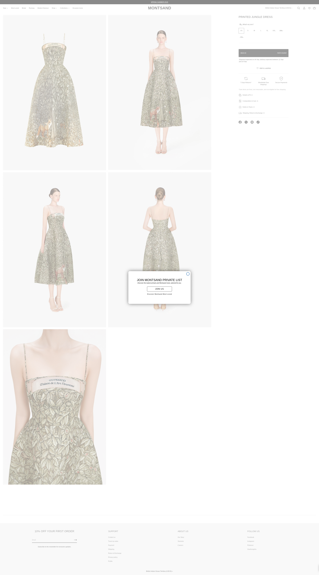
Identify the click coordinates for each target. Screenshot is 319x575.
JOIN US (159, 289)
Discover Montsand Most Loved (159, 294)
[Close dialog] (187, 273)
